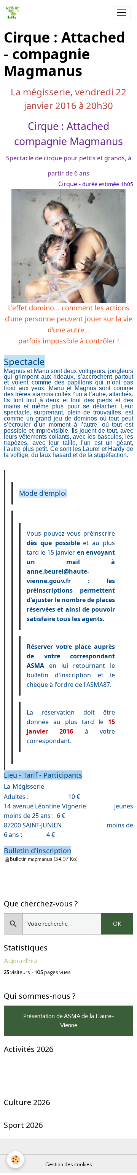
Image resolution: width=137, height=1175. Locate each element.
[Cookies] (15, 1159)
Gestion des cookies (68, 1165)
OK (117, 923)
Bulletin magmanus (31, 860)
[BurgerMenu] (121, 12)
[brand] (14, 12)
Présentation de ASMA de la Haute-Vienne (68, 1021)
